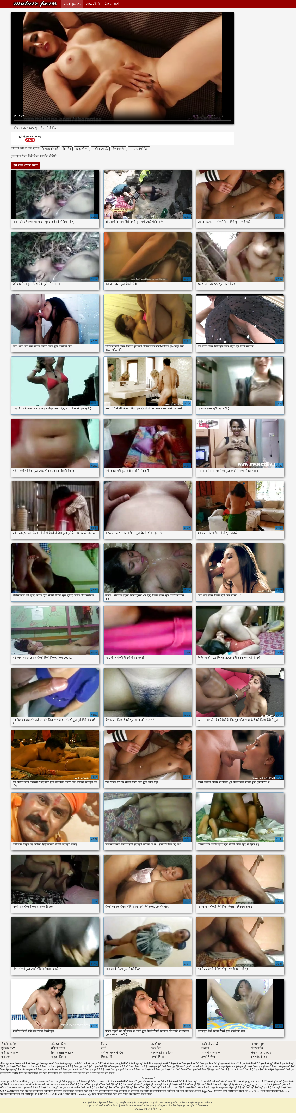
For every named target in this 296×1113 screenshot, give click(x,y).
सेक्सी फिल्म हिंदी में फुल (249, 1069)
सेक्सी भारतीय (119, 148)
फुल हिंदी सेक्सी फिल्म (162, 1066)
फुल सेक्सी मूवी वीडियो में (271, 1063)
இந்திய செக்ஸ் (75, 1081)
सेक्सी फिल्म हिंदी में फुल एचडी (272, 1069)
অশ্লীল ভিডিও (17, 1087)
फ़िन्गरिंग (67, 148)
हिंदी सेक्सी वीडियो (204, 1084)
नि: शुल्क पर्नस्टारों (50, 148)
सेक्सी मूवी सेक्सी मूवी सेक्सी (172, 1091)
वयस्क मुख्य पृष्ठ (72, 4)
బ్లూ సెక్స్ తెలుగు (146, 1081)
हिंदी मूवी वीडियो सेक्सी (142, 1094)
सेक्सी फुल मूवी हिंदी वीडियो (103, 1073)
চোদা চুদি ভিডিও (89, 1081)
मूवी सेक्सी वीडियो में (32, 1087)
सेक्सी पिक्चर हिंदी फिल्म (271, 1091)
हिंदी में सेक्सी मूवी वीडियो (156, 1087)
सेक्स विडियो (69, 1084)
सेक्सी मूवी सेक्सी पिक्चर (282, 1087)
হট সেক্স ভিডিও (160, 1081)
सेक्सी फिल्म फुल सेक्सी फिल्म (162, 1069)
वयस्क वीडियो (93, 4)
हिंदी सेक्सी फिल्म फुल (35, 4)
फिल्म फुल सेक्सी (47, 1063)
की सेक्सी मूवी (134, 1091)
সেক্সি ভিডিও (15, 1084)
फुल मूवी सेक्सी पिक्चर (145, 1063)
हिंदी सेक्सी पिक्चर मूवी (187, 1081)
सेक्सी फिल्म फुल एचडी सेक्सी (117, 1069)
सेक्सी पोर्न (85, 1087)
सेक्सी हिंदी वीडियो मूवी (186, 1084)
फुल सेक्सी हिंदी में (86, 1066)
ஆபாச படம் (287, 1091)
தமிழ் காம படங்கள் (254, 1081)
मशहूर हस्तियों (82, 148)
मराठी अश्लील (74, 1087)
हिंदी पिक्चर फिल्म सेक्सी (10, 1094)
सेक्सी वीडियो (71, 1094)
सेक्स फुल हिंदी (223, 1066)
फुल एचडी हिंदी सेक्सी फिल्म (102, 1063)
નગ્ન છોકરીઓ (41, 1094)
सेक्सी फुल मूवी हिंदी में (82, 1073)
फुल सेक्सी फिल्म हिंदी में (231, 1063)
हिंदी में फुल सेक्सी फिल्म (99, 1091)
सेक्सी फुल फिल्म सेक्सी (43, 1073)
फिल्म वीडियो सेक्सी (236, 1081)
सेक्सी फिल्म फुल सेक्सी (140, 1069)
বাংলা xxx (24, 1084)
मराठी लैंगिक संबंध (99, 1094)
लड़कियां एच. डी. (100, 148)
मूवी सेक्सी (172, 1084)
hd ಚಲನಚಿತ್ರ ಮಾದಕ (106, 1081)
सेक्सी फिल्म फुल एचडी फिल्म (44, 1069)
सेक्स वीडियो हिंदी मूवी (222, 1084)
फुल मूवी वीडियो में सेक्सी (125, 1063)
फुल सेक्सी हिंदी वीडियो (104, 1066)
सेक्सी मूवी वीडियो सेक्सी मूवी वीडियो (53, 1091)
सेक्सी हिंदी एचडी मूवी (276, 1084)
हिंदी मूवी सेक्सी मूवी (246, 1087)
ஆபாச (257, 1091)
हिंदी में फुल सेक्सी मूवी (99, 1087)
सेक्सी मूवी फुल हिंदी (263, 1087)
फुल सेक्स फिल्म (179, 1063)
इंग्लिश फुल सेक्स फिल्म (10, 1063)
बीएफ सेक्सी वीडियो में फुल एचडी (203, 1066)
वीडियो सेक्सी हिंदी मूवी (108, 1084)
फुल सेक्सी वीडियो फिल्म (16, 1066)
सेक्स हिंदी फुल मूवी (238, 1066)
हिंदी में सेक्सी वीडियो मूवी (189, 1087)
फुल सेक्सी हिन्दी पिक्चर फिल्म (126, 1066)
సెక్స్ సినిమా (207, 1091)
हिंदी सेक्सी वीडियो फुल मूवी (87, 1084)
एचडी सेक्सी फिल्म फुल (29, 1063)
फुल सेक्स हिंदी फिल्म (139, 148)
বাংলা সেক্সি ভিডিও (57, 1084)
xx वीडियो (22, 1081)
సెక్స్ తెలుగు (172, 1087)
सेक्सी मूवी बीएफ (220, 1091)
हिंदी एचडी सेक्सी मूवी (118, 1091)
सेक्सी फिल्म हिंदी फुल (205, 1069)
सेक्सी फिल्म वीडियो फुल (186, 1069)
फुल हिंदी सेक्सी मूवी (180, 1066)
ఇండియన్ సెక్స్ (84, 1094)
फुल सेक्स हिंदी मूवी (213, 1063)
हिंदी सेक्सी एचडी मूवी (128, 1084)
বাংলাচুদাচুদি (63, 1087)
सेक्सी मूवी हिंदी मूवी (145, 1084)
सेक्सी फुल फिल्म (26, 1073)
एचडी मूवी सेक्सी (161, 1084)
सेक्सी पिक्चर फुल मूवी (256, 1066)
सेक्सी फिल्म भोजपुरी (50, 1087)
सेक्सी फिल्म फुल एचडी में (67, 1069)
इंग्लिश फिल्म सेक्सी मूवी (39, 1084)
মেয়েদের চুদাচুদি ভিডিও (9, 1081)
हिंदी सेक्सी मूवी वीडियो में (150, 1091)
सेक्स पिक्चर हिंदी (125, 1094)
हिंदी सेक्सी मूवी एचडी (273, 1081)
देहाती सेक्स (237, 1084)
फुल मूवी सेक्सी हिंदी (163, 1063)
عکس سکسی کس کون (254, 1084)
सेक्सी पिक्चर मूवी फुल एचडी (278, 1066)
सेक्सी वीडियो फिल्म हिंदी (127, 1081)
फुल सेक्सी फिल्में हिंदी (251, 1063)
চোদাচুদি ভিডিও (61, 1081)
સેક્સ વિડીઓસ (56, 1094)
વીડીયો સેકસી (220, 1081)
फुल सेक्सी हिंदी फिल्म (69, 1066)
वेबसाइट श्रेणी (112, 4)
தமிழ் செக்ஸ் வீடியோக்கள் (41, 1081)
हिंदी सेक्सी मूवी (27, 1094)
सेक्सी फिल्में (112, 1094)
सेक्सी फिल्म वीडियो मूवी (238, 1091)
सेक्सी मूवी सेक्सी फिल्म (78, 1091)
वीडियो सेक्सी (172, 1081)
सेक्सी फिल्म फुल (25, 1069)
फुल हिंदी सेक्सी (146, 1066)
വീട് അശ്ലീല (205, 1081)
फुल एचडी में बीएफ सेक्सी (79, 1063)
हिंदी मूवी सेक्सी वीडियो (135, 1087)
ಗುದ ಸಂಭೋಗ (7, 1091)
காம (251, 1091)
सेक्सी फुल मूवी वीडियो (62, 1073)
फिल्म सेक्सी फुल (62, 1063)
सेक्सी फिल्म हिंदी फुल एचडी (226, 1069)
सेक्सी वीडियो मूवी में (117, 1087)
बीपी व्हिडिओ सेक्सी (193, 1091)
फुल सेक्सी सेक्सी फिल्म (36, 1066)
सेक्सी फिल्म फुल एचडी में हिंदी (91, 1069)
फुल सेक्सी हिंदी (53, 1066)
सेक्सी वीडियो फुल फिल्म (210, 1087)
